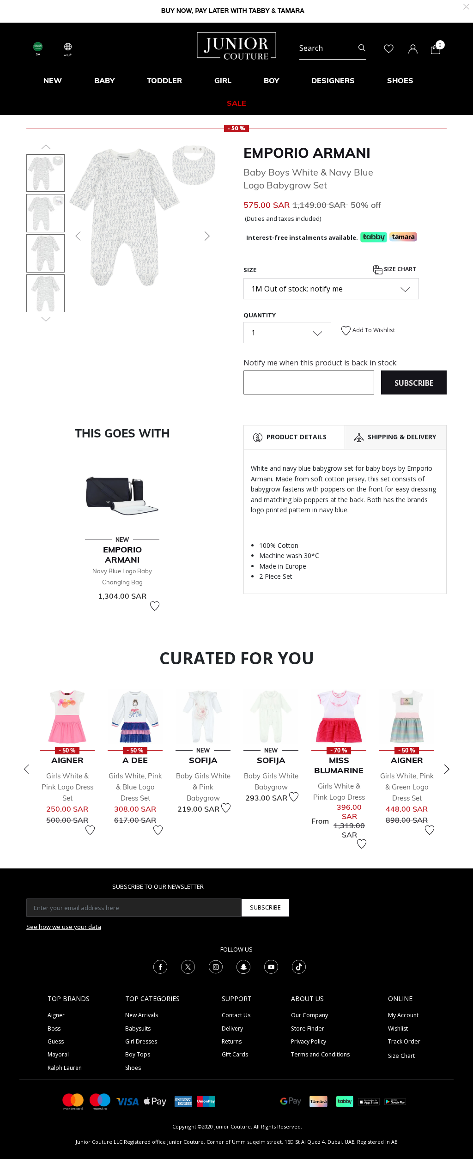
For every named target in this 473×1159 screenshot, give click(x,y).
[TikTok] (299, 966)
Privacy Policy (308, 1041)
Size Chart (399, 269)
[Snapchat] (243, 966)
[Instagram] (216, 966)
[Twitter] (188, 966)
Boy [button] (271, 80)
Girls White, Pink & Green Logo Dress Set (407, 786)
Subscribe (265, 907)
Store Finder (307, 1028)
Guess (56, 1041)
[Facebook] (160, 966)
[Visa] (127, 1101)
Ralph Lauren (65, 1068)
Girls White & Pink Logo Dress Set (67, 786)
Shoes (133, 1068)
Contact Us (236, 1015)
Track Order (404, 1041)
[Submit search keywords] (362, 48)
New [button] (52, 80)
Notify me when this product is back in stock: (320, 363)
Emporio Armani (306, 153)
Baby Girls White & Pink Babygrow (203, 786)
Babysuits (138, 1028)
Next (447, 769)
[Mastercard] (73, 1101)
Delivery (232, 1028)
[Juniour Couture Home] (236, 45)
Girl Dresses (141, 1041)
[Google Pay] (290, 1101)
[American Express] (183, 1101)
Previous (26, 769)
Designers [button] (333, 80)
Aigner (56, 1015)
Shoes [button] (400, 80)
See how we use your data (63, 926)
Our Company (309, 1015)
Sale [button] (236, 103)
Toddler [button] (164, 80)
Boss (54, 1028)
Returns (232, 1041)
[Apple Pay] (155, 1101)
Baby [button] (104, 80)
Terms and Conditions (320, 1054)
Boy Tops (137, 1054)
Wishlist (398, 1028)
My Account (403, 1015)
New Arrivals (141, 1015)
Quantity (259, 315)
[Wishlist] (154, 606)
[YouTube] (271, 966)
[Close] (466, 5)
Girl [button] (222, 80)
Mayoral (58, 1054)
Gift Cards (235, 1054)
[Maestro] (100, 1101)
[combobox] (332, 48)
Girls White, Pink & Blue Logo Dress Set (135, 786)
